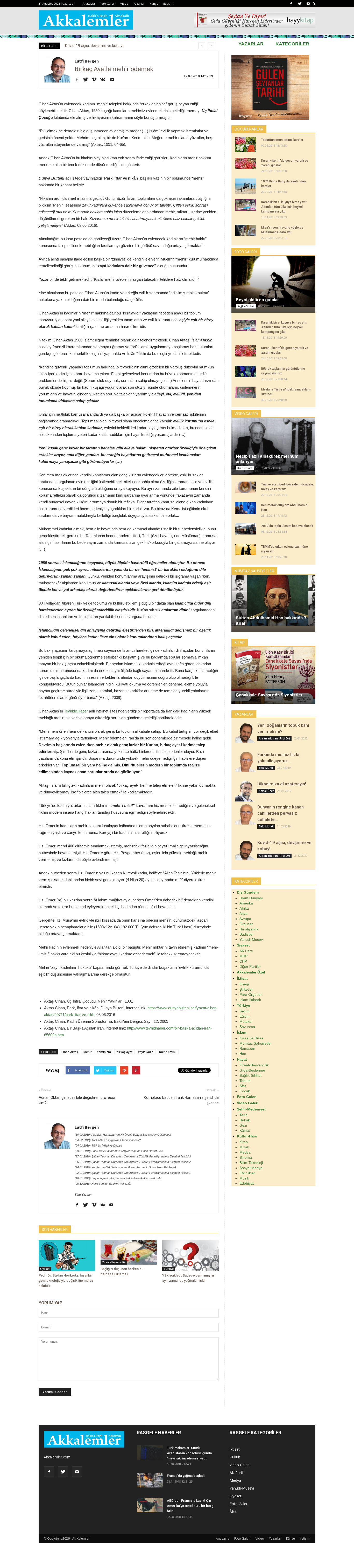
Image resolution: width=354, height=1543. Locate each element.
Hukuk (244, 1120)
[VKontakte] (104, 80)
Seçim (244, 1011)
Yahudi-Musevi (251, 939)
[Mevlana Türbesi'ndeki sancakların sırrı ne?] (245, 392)
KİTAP (240, 643)
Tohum (245, 1081)
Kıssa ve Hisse (251, 1038)
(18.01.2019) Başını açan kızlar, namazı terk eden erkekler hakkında (118, 1178)
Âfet (242, 1086)
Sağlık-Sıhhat (246, 306)
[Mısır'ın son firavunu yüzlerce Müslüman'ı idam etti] (245, 230)
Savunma (247, 1027)
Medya (245, 1152)
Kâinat (244, 1130)
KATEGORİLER (292, 43)
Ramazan (247, 1048)
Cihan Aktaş (69, 1052)
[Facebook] (291, 4)
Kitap (243, 1142)
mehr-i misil (167, 1052)
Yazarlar (139, 3)
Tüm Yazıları (83, 1194)
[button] (314, 3)
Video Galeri (240, 1464)
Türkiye (169, 1269)
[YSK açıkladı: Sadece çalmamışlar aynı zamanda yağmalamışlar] (190, 1255)
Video (124, 3)
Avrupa (245, 919)
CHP (243, 961)
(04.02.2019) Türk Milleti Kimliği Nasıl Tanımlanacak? (108, 1140)
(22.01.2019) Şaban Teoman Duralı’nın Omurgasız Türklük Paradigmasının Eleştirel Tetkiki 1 (133, 1172)
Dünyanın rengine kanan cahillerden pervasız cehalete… (280, 813)
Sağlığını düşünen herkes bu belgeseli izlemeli (103, 45)
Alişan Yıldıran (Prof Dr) (274, 738)
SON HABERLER (55, 1229)
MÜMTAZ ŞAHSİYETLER (254, 571)
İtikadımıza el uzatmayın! (281, 783)
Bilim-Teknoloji (251, 1163)
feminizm (104, 1052)
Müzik (244, 1178)
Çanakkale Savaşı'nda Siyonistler (269, 694)
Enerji (244, 984)
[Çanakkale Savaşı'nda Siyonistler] (273, 679)
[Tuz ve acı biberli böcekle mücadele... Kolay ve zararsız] (245, 487)
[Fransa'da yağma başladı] (150, 1480)
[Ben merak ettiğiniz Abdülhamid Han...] (245, 508)
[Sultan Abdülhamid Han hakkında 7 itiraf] (273, 600)
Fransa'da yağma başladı (185, 1476)
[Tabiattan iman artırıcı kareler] (245, 144)
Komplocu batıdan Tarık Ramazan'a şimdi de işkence (181, 1100)
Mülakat (245, 1021)
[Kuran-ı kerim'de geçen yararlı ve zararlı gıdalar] (245, 163)
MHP (243, 956)
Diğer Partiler (250, 966)
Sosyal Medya (251, 1168)
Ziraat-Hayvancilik (113, 1262)
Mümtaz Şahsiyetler (255, 1043)
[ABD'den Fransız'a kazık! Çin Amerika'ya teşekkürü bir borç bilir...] (150, 1505)
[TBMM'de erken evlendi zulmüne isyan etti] (245, 549)
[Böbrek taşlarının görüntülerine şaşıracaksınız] (245, 371)
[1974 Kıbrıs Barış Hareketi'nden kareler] (245, 186)
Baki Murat (266, 768)
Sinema (245, 1157)
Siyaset (44, 1269)
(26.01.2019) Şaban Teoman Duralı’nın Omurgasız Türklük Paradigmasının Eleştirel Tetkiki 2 (133, 1161)
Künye (154, 3)
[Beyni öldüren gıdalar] (273, 281)
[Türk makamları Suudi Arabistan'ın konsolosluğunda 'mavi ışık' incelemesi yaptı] (150, 1452)
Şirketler (246, 989)
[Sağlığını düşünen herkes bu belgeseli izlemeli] (129, 1252)
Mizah (244, 1147)
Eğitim (244, 1016)
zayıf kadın (145, 1052)
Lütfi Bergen (87, 61)
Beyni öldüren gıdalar (257, 299)
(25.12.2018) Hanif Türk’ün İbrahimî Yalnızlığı (103, 1183)
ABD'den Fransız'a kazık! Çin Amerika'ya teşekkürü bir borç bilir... (190, 1506)
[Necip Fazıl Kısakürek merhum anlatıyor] (273, 447)
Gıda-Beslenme (252, 1070)
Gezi (243, 1125)
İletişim (168, 3)
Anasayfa (89, 3)
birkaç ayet (124, 1052)
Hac (242, 1054)
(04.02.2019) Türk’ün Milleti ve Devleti (98, 1145)
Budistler (246, 934)
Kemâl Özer (266, 791)
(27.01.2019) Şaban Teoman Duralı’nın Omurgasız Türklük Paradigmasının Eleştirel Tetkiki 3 (133, 1156)
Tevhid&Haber (76, 711)
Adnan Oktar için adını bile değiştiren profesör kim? (77, 1100)
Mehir (87, 1052)
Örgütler (246, 924)
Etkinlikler (247, 1173)
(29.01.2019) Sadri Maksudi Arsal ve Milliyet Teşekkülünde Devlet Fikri (119, 1151)
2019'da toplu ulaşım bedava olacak (287, 526)
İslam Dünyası (251, 898)
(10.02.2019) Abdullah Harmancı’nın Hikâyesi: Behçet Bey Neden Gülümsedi (123, 1134)
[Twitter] (299, 4)
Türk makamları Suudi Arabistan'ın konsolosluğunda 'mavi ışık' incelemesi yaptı (189, 1453)
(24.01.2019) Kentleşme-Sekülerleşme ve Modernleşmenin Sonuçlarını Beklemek (125, 1167)
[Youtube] (308, 4)
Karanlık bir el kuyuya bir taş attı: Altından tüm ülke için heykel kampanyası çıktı (284, 206)
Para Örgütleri (251, 994)
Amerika (246, 903)
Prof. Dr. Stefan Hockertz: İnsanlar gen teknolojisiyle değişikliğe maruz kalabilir (66, 1280)
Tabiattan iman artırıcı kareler (282, 140)
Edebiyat (246, 1183)
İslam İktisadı (250, 1000)
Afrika (244, 908)
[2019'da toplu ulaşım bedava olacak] (245, 528)
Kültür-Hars (244, 468)
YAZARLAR (251, 43)
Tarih (243, 1115)
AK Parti (246, 951)
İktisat (235, 1449)
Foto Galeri (107, 3)
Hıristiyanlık (248, 929)
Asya (243, 913)
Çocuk (244, 1091)
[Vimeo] (96, 80)
